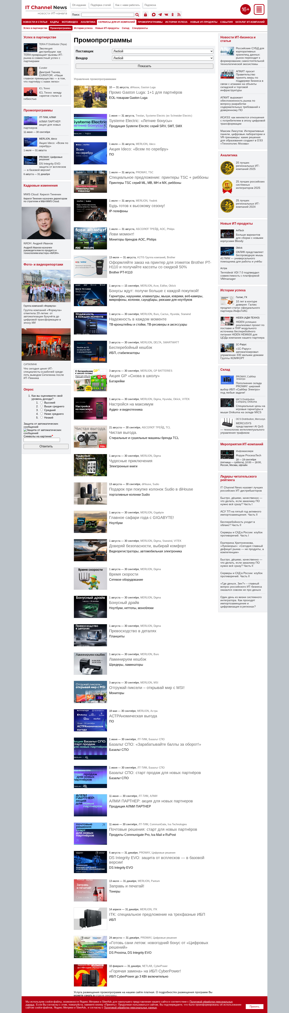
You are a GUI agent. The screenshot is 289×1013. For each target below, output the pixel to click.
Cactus (164, 314)
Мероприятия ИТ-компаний (241, 444)
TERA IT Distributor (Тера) (53, 44)
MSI (156, 682)
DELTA (157, 342)
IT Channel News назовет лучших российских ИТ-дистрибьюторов (241, 489)
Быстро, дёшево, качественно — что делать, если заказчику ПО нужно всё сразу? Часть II (241, 562)
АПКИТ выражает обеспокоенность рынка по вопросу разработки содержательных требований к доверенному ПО (240, 104)
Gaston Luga (148, 87)
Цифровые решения (163, 852)
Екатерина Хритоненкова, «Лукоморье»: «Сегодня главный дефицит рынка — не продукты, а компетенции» (242, 547)
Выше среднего (54, 406)
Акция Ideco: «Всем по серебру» (138, 149)
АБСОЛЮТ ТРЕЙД (147, 229)
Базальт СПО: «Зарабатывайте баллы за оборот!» (155, 744)
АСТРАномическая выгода (133, 716)
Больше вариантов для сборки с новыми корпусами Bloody (241, 238)
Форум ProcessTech (248, 455)
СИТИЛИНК (30, 364)
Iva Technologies (177, 824)
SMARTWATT (171, 342)
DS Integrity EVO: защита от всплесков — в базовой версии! (45, 166)
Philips (171, 229)
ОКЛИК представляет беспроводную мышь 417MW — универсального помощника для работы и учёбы (241, 256)
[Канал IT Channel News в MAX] (154, 15)
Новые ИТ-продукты (203, 22)
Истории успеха (176, 22)
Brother (171, 257)
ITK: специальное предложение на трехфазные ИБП (157, 914)
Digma (157, 399)
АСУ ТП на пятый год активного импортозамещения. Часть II (240, 513)
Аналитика (88, 22)
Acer (155, 285)
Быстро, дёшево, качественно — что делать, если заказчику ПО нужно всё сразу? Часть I (241, 501)
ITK (155, 909)
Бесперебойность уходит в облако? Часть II (237, 523)
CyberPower (161, 966)
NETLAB (147, 966)
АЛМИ (153, 795)
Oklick (172, 285)
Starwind (186, 314)
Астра (153, 710)
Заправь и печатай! (126, 886)
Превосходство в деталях (132, 631)
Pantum (155, 881)
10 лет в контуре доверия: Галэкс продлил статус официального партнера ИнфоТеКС (240, 306)
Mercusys (260, 419)
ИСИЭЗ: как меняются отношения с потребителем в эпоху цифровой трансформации (242, 120)
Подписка (150, 5)
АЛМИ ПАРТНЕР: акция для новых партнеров (151, 801)
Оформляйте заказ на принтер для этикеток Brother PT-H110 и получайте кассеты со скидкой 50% (160, 264)
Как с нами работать (127, 5)
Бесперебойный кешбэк (130, 347)
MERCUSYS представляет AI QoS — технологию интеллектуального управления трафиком (242, 428)
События (226, 22)
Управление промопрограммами (95, 79)
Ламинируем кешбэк (127, 659)
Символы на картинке (38, 436)
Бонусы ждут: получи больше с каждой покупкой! (154, 291)
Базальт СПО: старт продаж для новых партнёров (155, 772)
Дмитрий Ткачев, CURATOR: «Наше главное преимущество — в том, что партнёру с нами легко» (45, 76)
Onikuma (252, 402)
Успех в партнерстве (35, 28)
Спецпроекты (140, 28)
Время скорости (123, 574)
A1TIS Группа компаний (151, 257)
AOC (162, 229)
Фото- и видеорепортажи (43, 264)
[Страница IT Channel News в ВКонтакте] (166, 15)
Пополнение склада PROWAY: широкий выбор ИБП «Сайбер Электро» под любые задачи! (241, 387)
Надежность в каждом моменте (138, 319)
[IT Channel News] (46, 13)
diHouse (134, 87)
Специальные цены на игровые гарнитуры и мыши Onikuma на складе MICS (242, 409)
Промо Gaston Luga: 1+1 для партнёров (145, 92)
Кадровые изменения (41, 185)
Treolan (140, 115)
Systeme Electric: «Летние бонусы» (140, 121)
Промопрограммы (150, 22)
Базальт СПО (157, 739)
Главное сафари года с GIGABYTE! (141, 517)
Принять (255, 1006)
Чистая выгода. (123, 432)
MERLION (141, 144)
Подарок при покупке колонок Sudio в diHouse (151, 489)
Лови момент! (121, 234)
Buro (156, 314)
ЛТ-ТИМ (142, 739)
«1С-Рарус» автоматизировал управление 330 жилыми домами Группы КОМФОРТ (241, 353)
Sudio (156, 484)
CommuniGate (158, 824)
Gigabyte (159, 512)
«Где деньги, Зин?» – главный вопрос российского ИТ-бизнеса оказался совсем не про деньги (241, 586)
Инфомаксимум (244, 451)
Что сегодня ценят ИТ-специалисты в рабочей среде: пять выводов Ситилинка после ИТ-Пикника (44, 373)
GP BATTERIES (163, 370)
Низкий (48, 417)
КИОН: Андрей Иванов (38, 243)
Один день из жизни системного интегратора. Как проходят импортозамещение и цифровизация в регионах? (241, 601)
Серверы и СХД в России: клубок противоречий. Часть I (241, 534)
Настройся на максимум (131, 404)
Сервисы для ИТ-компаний (116, 22)
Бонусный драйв (124, 602)
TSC (150, 172)
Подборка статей (101, 5)
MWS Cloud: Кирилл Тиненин (42, 194)
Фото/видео (70, 22)
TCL (168, 427)
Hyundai (174, 314)
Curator (43, 68)
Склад (125, 28)
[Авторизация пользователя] (145, 15)
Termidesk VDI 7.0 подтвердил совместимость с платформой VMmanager (239, 275)
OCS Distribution (245, 419)
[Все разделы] (259, 13)
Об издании (79, 5)
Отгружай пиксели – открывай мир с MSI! (147, 687)
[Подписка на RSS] (179, 15)
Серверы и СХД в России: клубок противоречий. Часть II (241, 574)
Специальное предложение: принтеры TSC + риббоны (158, 177)
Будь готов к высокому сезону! (137, 206)
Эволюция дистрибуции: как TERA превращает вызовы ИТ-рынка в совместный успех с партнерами (43, 55)
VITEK (186, 399)
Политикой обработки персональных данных (130, 1007)
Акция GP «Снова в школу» (134, 376)
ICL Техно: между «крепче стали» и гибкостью (43, 95)
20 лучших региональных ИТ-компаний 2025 (248, 165)
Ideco (152, 144)
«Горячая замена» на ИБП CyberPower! (145, 971)
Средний (50, 410)
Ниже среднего (54, 413)
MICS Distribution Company (245, 400)
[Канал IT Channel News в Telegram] (160, 15)
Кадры (54, 22)
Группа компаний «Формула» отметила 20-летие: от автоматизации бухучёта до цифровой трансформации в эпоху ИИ (43, 316)
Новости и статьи (35, 22)
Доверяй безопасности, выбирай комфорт (147, 546)
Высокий (49, 402)
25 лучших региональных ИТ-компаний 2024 (248, 203)
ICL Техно (44, 88)
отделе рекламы (106, 995)
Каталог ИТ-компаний (250, 22)
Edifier (163, 285)
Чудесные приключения (130, 461)
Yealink (153, 200)
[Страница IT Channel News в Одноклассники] (172, 15)
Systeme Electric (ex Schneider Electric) (169, 115)
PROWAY (141, 172)
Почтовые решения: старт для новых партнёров (153, 829)
